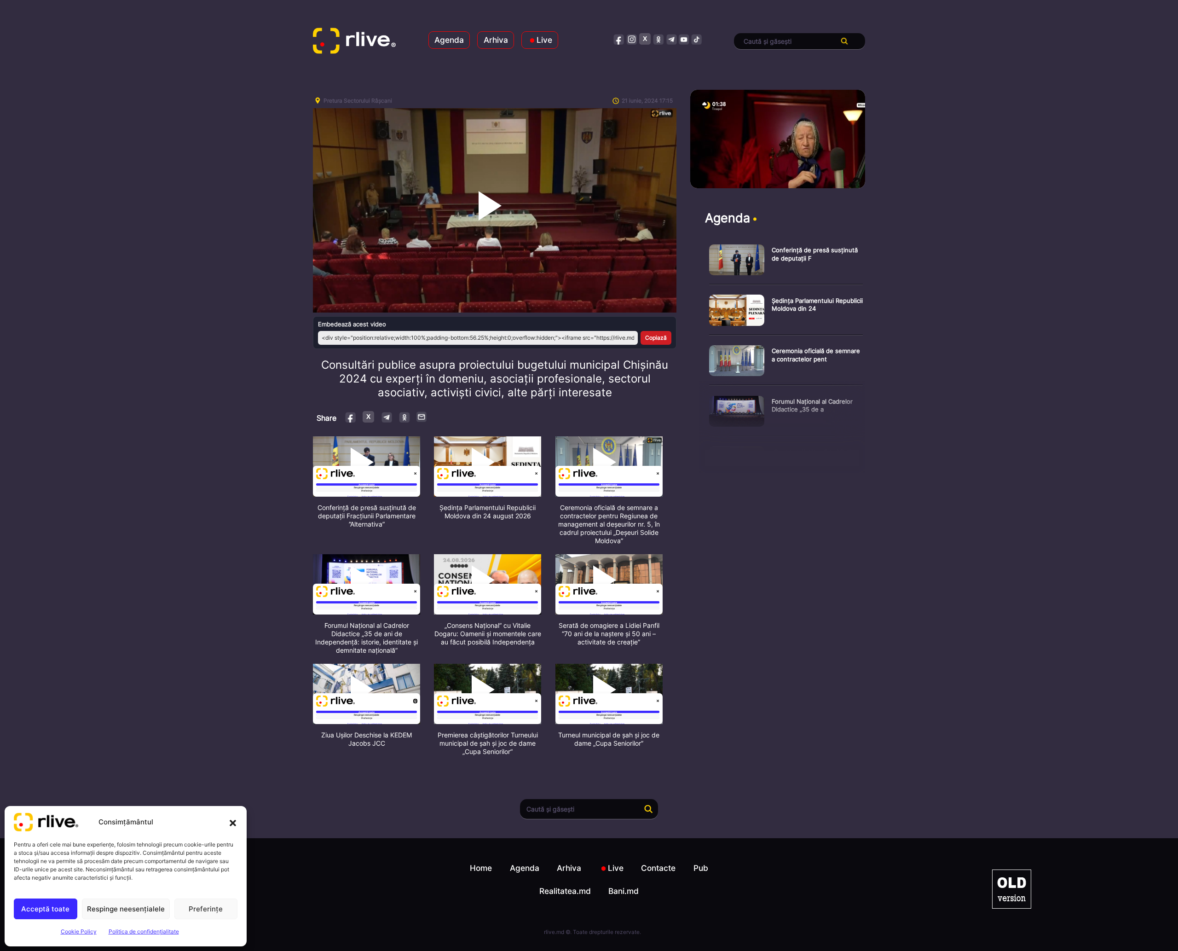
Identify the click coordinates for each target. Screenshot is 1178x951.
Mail (421, 416)
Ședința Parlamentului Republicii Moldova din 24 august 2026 (487, 512)
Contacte (658, 868)
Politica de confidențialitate (144, 931)
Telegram (386, 417)
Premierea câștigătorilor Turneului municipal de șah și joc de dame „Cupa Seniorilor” (488, 743)
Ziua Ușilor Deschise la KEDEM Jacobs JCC (366, 739)
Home (481, 868)
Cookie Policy (79, 931)
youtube (684, 39)
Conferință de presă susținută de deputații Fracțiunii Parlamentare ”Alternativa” (367, 516)
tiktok (697, 39)
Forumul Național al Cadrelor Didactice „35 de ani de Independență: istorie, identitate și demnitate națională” (366, 637)
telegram (671, 39)
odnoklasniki (658, 39)
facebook (619, 39)
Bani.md (623, 891)
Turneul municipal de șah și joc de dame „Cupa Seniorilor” (608, 739)
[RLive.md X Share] (368, 417)
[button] (232, 822)
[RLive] (354, 41)
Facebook (351, 417)
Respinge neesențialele (126, 909)
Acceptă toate (45, 909)
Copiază (656, 337)
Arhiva (496, 40)
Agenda (449, 40)
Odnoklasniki (404, 417)
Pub (700, 868)
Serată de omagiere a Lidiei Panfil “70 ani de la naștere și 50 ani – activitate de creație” (609, 633)
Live (544, 40)
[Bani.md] (1011, 889)
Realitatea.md (565, 891)
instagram (632, 39)
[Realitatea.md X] (645, 39)
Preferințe (206, 909)
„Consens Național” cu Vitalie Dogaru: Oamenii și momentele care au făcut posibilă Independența (487, 633)
